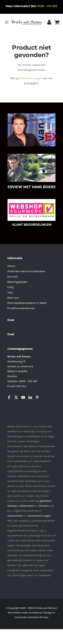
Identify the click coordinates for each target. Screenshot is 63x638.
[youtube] (23, 397)
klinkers (44, 505)
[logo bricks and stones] (26, 20)
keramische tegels (39, 515)
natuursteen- (15, 515)
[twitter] (16, 397)
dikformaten (26, 505)
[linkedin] (30, 397)
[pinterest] (37, 397)
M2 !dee (43, 617)
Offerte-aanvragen (30, 78)
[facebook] (9, 397)
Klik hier (21, 386)
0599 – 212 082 (47, 6)
